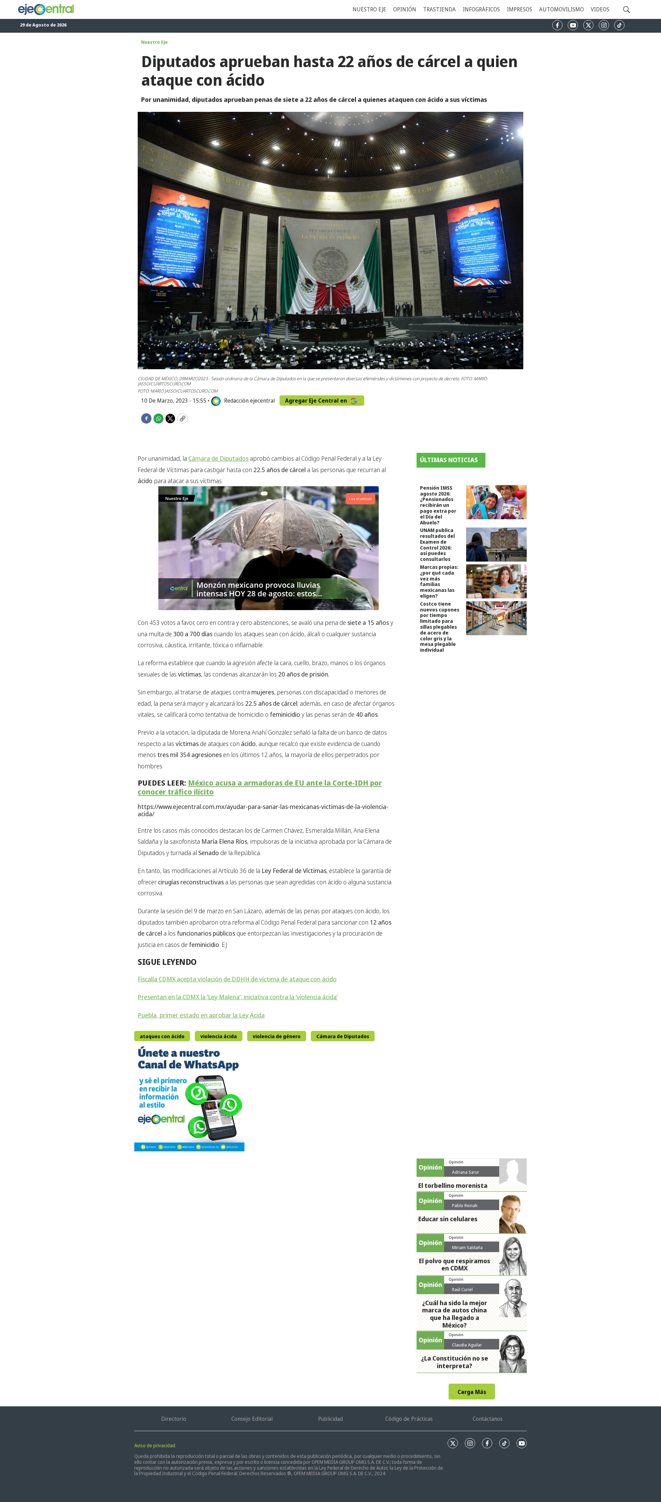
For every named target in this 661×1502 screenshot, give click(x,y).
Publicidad (330, 1419)
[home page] (46, 9)
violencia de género (277, 1036)
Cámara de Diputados (218, 458)
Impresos (519, 9)
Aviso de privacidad (154, 1445)
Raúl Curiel (462, 1289)
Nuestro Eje (154, 42)
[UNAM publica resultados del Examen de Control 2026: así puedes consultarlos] (496, 545)
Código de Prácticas (409, 1419)
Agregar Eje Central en (316, 400)
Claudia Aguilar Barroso (467, 1347)
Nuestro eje (369, 9)
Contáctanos (488, 1419)
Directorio (173, 1419)
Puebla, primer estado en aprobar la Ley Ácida (201, 1015)
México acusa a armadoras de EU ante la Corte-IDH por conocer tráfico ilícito (260, 787)
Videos (600, 9)
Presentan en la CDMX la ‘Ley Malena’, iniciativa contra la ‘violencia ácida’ (238, 997)
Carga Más (472, 1392)
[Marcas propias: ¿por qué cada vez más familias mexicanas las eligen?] (496, 581)
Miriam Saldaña (467, 1247)
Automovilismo (561, 9)
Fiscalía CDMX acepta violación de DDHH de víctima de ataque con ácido (237, 979)
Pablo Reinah (465, 1205)
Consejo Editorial (252, 1419)
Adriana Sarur (465, 1172)
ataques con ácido (162, 1036)
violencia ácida (218, 1036)
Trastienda (439, 9)
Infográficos (481, 9)
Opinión (404, 9)
